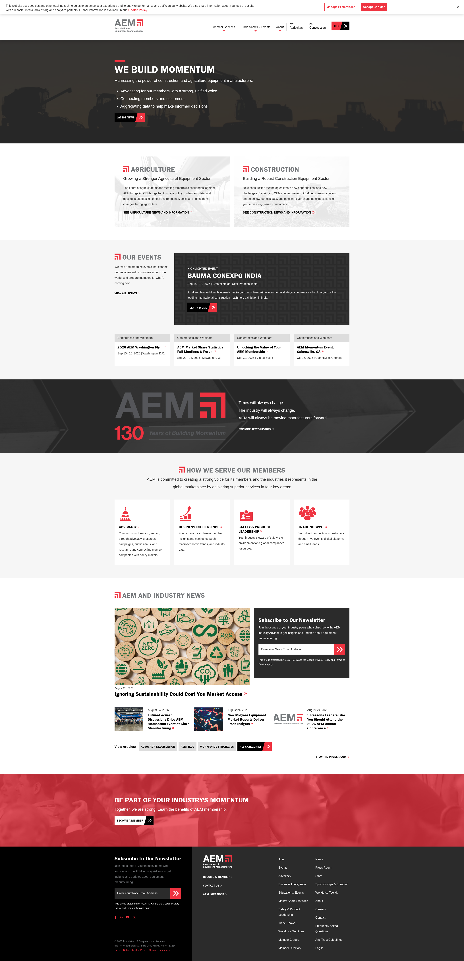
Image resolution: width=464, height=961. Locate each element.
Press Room (323, 867)
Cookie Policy (139, 950)
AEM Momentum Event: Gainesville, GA (315, 349)
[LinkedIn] (121, 917)
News (319, 859)
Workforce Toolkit (326, 892)
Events (282, 867)
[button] (296, 25)
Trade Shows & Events (255, 27)
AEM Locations (213, 894)
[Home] (129, 25)
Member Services (224, 27)
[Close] (458, 7)
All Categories (251, 746)
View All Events (126, 293)
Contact (320, 917)
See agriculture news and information (156, 212)
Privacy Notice (122, 950)
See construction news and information (277, 212)
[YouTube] (128, 917)
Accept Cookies (374, 7)
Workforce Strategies (217, 746)
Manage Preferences (160, 950)
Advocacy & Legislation (158, 746)
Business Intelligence (199, 527)
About (280, 27)
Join (336, 26)
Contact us (211, 885)
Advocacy (128, 527)
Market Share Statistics (293, 900)
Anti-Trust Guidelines (328, 939)
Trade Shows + (288, 923)
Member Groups (288, 939)
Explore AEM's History (255, 429)
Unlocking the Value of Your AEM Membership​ (259, 349)
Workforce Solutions (291, 931)
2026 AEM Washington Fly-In (140, 347)
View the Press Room (331, 757)
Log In (319, 948)
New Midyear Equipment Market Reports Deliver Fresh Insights (246, 719)
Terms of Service (135, 908)
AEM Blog (187, 746)
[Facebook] (116, 917)
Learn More (198, 308)
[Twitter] (134, 917)
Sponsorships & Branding (331, 884)
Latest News (125, 117)
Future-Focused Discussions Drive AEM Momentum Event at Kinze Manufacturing (169, 721)
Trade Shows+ (311, 527)
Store (318, 876)
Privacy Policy (322, 660)
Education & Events (291, 892)
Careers (320, 909)
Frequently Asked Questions (326, 928)
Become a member (130, 820)
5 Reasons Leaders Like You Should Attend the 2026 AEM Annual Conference (326, 721)
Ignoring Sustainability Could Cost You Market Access (179, 694)
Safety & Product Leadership (255, 529)
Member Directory (289, 948)
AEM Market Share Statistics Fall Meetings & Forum (200, 349)
